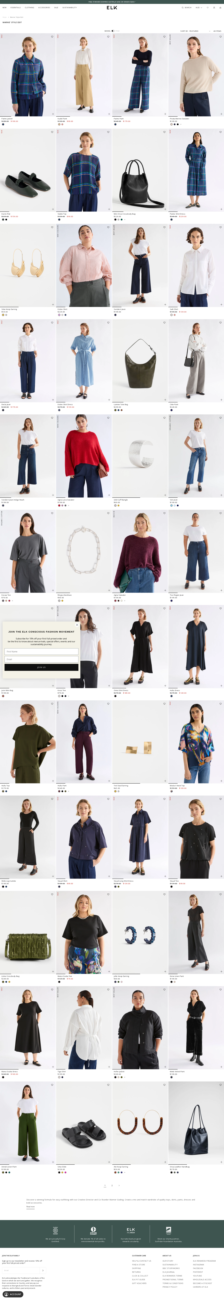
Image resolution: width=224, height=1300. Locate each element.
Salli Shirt (174, 309)
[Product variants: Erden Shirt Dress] (109, 399)
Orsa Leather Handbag (180, 1167)
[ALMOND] (59, 124)
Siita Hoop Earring (9, 309)
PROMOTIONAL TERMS (173, 1279)
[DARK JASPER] (3, 219)
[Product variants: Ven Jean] (221, 495)
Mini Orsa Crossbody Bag (124, 214)
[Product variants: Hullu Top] (53, 780)
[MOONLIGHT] (6, 887)
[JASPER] (9, 1172)
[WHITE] (62, 315)
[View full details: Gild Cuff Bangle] (140, 456)
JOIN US (41, 667)
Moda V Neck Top (177, 786)
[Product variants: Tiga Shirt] (109, 1066)
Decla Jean (6, 404)
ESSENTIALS (16, 8)
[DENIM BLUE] (171, 505)
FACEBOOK (198, 1268)
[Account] (214, 8)
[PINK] (59, 315)
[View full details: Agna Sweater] (140, 551)
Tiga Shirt (62, 1071)
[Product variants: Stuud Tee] (221, 876)
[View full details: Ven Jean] (196, 456)
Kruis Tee (62, 690)
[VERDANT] (121, 219)
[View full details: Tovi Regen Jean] (196, 551)
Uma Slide (62, 1167)
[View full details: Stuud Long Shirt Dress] (140, 837)
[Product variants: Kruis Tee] (109, 685)
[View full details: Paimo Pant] (140, 75)
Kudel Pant (62, 119)
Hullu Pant (62, 786)
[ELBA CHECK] (3, 124)
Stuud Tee (174, 881)
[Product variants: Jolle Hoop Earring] (165, 971)
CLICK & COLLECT (140, 1276)
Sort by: (184, 31)
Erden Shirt (62, 309)
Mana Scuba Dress (10, 1071)
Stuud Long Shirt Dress (123, 881)
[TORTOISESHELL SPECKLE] (115, 1172)
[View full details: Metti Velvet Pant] (196, 1027)
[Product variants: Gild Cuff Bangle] (165, 495)
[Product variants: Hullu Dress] (221, 685)
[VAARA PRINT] (171, 791)
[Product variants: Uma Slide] (109, 1162)
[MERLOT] (115, 601)
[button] (53, 35)
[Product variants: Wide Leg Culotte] (53, 876)
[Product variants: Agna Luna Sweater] (109, 495)
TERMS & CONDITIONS (173, 1283)
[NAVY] (118, 410)
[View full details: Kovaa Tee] (28, 551)
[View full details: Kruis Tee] (84, 646)
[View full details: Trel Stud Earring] (140, 742)
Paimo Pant (119, 119)
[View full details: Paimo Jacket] (28, 75)
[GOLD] (3, 315)
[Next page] (119, 1185)
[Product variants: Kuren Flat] (53, 209)
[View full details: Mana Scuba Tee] (84, 932)
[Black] (171, 1172)
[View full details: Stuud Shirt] (84, 837)
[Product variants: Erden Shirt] (109, 304)
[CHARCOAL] (171, 1077)
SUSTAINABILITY (170, 1264)
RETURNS (136, 1272)
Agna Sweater (120, 595)
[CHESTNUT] (118, 601)
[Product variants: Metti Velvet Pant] (221, 1066)
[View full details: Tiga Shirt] (84, 1027)
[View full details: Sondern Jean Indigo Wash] (28, 456)
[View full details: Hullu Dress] (196, 646)
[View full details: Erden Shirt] (84, 265)
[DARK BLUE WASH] (3, 410)
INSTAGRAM (198, 1264)
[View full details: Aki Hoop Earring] (140, 1123)
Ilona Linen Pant (177, 976)
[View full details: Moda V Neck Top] (196, 742)
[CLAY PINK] (62, 124)
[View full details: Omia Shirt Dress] (140, 646)
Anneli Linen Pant (9, 1167)
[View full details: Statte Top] (84, 170)
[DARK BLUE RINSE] (171, 601)
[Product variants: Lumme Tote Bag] (165, 399)
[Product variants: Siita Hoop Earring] (53, 304)
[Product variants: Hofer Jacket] (165, 1066)
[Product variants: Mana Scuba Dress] (53, 1066)
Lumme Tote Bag (121, 404)
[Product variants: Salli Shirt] (221, 304)
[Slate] (178, 1172)
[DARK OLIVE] (118, 982)
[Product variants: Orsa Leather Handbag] (221, 1162)
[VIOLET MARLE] (62, 505)
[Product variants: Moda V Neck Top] (221, 780)
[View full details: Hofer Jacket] (140, 1027)
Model (108, 31)
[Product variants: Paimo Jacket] (53, 114)
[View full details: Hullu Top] (28, 742)
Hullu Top (6, 786)
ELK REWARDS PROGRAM (204, 1261)
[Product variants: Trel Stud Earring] (165, 780)
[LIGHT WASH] (175, 505)
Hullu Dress (175, 690)
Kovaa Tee (6, 595)
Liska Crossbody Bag (10, 976)
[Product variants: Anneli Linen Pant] (53, 1162)
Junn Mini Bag (7, 690)
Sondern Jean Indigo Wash (13, 500)
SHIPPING (136, 1268)
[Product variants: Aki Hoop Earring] (165, 1162)
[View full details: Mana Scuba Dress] (28, 1027)
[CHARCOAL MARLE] (3, 601)
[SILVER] (118, 219)
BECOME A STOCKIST (202, 1283)
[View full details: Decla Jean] (28, 360)
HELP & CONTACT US (141, 1261)
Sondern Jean (119, 309)
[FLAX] (171, 124)
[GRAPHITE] (171, 410)
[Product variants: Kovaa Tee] (53, 590)
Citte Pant (174, 404)
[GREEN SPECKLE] (118, 1172)
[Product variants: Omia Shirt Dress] (165, 685)
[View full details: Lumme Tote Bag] (140, 360)
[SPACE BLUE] (65, 696)
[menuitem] (4, 8)
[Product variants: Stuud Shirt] (109, 876)
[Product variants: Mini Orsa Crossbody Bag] (165, 209)
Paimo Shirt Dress (177, 214)
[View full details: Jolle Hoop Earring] (140, 932)
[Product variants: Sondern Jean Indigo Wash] (53, 495)
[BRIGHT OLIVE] (3, 791)
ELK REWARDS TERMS (172, 1276)
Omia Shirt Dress (121, 690)
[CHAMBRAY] (65, 315)
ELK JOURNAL (169, 1272)
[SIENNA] (121, 410)
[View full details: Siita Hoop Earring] (28, 265)
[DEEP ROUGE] (9, 601)
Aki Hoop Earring (121, 1167)
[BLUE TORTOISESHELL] (121, 1172)
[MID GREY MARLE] (65, 505)
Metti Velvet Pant (177, 1071)
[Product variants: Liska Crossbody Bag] (53, 971)
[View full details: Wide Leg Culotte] (28, 837)
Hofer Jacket (119, 1071)
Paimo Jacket (7, 119)
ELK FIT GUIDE (138, 1279)
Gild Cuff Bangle (121, 500)
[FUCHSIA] (65, 1172)
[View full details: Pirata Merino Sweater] (196, 75)
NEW (4, 8)
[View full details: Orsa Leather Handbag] (196, 1123)
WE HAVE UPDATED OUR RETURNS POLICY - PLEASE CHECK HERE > (112, 2)
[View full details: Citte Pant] (196, 360)
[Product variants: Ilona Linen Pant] (221, 971)
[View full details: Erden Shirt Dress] (84, 360)
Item (118, 31)
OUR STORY (168, 1261)
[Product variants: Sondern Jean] (165, 304)
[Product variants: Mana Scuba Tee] (109, 971)
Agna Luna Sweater (66, 500)
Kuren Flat (6, 214)
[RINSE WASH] (115, 315)
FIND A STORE (138, 1264)
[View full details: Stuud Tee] (196, 837)
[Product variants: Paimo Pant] (165, 114)
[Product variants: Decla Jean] (53, 399)
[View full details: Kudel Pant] (84, 75)
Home (5, 17)
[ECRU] (121, 601)
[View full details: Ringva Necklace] (84, 551)
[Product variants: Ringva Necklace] (109, 590)
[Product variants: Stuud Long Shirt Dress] (165, 876)
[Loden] (175, 1172)
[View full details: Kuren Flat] (28, 170)
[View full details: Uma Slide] (84, 1123)
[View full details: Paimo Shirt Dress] (196, 170)
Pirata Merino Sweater (179, 119)
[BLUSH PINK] (121, 982)
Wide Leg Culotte (9, 881)
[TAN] (3, 696)
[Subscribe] (43, 1270)
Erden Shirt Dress (65, 404)
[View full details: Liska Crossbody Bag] (28, 932)
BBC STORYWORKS (171, 1268)
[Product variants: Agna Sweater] (165, 590)
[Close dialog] (77, 625)
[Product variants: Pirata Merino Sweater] (221, 114)
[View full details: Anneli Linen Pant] (28, 1123)
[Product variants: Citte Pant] (221, 399)
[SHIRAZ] (59, 791)
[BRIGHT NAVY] (59, 887)
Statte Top (62, 214)
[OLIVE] (115, 410)
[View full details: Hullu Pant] (84, 742)
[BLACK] (178, 124)
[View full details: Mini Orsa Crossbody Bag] (140, 170)
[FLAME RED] (59, 505)
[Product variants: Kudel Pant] (109, 114)
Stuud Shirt (62, 881)
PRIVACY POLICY (170, 1287)
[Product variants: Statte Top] (109, 209)
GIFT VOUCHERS (139, 1283)
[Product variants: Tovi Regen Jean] (221, 590)
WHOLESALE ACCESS (202, 1279)
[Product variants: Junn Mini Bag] (53, 685)
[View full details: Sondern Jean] (140, 265)
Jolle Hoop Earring (121, 976)
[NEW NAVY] (175, 124)
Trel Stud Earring (121, 786)
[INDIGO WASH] (3, 505)
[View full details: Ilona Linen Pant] (196, 932)
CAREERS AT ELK (200, 1287)
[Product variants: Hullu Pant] (109, 780)
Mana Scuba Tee (65, 976)
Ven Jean (174, 500)
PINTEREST (198, 1272)
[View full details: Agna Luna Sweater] (84, 456)
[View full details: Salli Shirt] (196, 265)
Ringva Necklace (65, 595)
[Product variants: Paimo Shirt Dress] (221, 209)
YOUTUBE (197, 1276)
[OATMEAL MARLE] (6, 601)
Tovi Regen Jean (177, 595)
